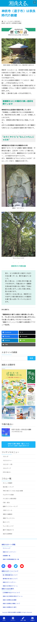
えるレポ (5, 456)
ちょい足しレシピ (8, 526)
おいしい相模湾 (7, 483)
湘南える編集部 (7, 514)
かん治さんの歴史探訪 (9, 498)
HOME (4, 620)
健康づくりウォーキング (10, 506)
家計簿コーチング (8, 487)
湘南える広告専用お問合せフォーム (13, 596)
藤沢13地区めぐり (8, 530)
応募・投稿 (23, 620)
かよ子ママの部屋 (8, 495)
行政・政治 (6, 502)
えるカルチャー (7, 460)
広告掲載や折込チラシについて (11, 592)
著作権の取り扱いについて (10, 579)
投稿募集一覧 (6, 555)
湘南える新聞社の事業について (11, 603)
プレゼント (13, 620)
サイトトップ (6, 548)
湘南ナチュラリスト (9, 518)
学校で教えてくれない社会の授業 (13, 491)
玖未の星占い (7, 472)
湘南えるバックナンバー (9, 552)
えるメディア (7, 468)
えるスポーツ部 (7, 464)
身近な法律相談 (7, 534)
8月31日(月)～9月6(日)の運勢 (21, 429)
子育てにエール (7, 510)
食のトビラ (6, 522)
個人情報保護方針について (10, 575)
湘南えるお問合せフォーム (10, 586)
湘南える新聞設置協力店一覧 (11, 559)
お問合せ (32, 620)
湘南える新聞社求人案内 (9, 607)
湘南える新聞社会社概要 (9, 600)
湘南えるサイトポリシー (9, 582)
